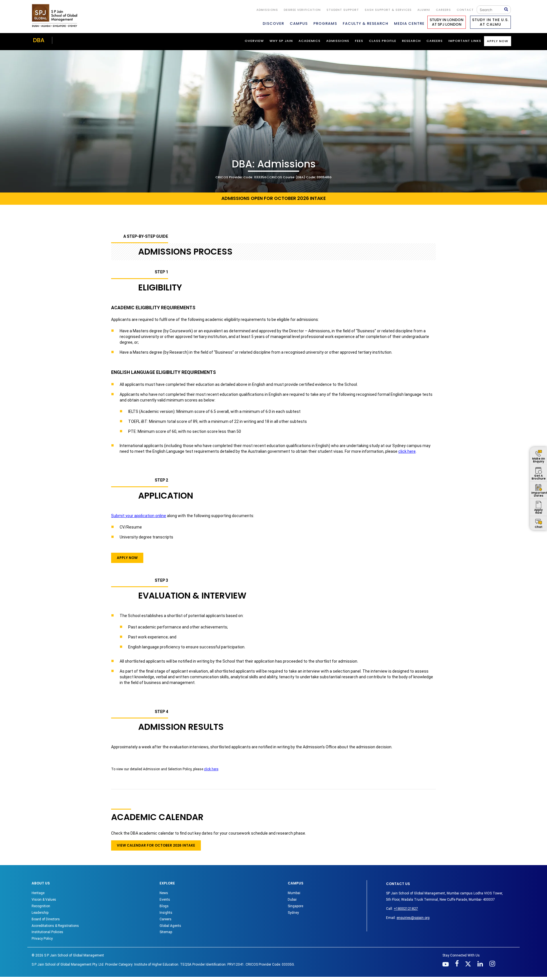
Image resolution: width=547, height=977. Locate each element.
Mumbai (294, 893)
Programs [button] (325, 23)
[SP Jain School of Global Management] (56, 15)
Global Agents (170, 926)
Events (165, 900)
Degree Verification (302, 10)
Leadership (40, 913)
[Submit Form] (507, 9)
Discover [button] (273, 23)
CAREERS (434, 40)
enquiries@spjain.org (413, 918)
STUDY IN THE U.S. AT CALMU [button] (490, 22)
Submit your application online (138, 515)
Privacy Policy (42, 939)
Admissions (267, 10)
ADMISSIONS (337, 40)
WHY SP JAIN (281, 40)
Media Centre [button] (409, 23)
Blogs (164, 906)
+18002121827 (406, 909)
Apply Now (497, 41)
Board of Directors (46, 919)
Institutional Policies (47, 932)
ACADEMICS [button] (310, 40)
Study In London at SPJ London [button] (447, 22)
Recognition (41, 906)
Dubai (292, 900)
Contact (465, 10)
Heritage (38, 893)
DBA (38, 40)
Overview (254, 40)
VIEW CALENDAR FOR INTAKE (156, 845)
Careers (443, 10)
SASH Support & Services (388, 10)
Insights (166, 913)
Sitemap (166, 932)
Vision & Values (44, 900)
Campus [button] (299, 23)
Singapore (295, 906)
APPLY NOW (127, 557)
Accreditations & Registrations (55, 926)
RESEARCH (411, 40)
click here (407, 451)
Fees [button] (359, 40)
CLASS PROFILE (382, 40)
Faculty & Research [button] (365, 23)
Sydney (293, 913)
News (164, 893)
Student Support (342, 10)
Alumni (423, 10)
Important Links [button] (464, 40)
